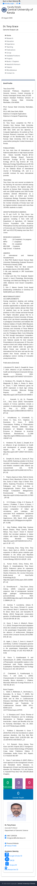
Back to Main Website (11, 1)
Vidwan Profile (11, 846)
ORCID (11, 860)
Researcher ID (13, 869)
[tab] (20, 35)
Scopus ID (13, 865)
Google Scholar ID (15, 856)
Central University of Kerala (26, 883)
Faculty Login (9, 3)
